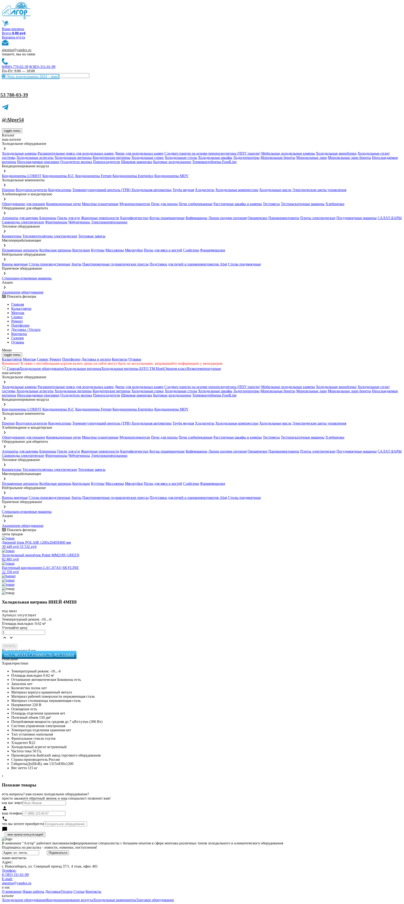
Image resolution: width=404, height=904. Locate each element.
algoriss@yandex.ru (16, 50)
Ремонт (17, 321)
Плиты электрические (317, 218)
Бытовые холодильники (172, 162)
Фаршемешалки (212, 250)
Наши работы (33, 891)
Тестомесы (271, 204)
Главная (17, 304)
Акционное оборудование (22, 292)
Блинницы (47, 218)
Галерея (17, 338)
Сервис (43, 359)
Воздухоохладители (31, 190)
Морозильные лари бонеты (349, 158)
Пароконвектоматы (283, 218)
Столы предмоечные (244, 264)
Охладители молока (76, 162)
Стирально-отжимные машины (27, 278)
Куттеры (98, 250)
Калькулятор (21, 309)
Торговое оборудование (155, 900)
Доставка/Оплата (58, 891)
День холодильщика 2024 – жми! (32, 77)
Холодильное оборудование (42, 369)
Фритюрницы (56, 222)
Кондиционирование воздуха (69, 900)
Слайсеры (191, 250)
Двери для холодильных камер (139, 153)
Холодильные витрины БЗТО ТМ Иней (133, 369)
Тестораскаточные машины (303, 204)
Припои (8, 190)
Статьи (79, 891)
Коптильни (81, 250)
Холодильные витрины (73, 158)
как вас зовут (12, 803)
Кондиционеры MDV (171, 176)
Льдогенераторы (246, 158)
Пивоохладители (106, 162)
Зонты (76, 264)
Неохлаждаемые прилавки (38, 162)
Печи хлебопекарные (196, 204)
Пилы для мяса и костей (163, 250)
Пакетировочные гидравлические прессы (115, 264)
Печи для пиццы (164, 204)
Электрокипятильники (109, 222)
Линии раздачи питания (227, 218)
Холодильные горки (147, 158)
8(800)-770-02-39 (15, 67)
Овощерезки (257, 218)
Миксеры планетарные (100, 204)
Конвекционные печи (63, 204)
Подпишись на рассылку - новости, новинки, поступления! (49, 847)
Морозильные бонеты (277, 158)
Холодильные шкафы (215, 158)
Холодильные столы (181, 158)
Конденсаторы (59, 190)
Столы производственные (49, 264)
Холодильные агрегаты (35, 158)
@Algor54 (13, 119)
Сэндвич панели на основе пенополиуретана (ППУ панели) (212, 153)
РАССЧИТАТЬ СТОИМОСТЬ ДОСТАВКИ (39, 655)
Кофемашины (196, 218)
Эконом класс (176, 369)
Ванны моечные (15, 264)
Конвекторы (12, 236)
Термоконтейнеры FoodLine (214, 162)
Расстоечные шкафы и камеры (237, 204)
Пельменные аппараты (20, 250)
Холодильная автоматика (151, 190)
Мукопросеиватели (134, 204)
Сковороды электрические (23, 222)
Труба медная (183, 190)
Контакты (19, 334)
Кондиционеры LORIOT (21, 176)
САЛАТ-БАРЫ (390, 218)
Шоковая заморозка (136, 162)
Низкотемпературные (204, 369)
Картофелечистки (134, 218)
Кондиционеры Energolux (132, 176)
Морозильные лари (311, 158)
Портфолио (20, 325)
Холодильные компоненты (114, 900)
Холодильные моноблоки (336, 153)
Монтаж (17, 313)
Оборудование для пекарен (23, 204)
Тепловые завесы (91, 236)
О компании (12, 891)
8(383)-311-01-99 (42, 67)
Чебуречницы (79, 222)
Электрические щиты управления (319, 190)
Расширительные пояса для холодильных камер (76, 153)
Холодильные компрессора (236, 190)
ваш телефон (12, 813)
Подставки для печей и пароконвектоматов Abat (188, 264)
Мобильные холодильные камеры (288, 153)
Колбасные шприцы (55, 250)
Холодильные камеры (19, 153)
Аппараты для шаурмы (20, 218)
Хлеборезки (334, 204)
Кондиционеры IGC (58, 176)
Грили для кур (68, 218)
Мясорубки (134, 250)
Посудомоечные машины (356, 218)
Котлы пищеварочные (167, 218)
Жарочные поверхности (100, 218)
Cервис (17, 317)
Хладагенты (204, 190)
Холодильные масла (275, 190)
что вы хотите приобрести (23, 824)
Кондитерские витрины (111, 158)
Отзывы (17, 342)
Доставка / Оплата (25, 330)
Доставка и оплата (96, 359)
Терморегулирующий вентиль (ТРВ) (101, 190)
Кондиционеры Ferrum (93, 176)
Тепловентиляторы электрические (49, 236)
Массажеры (114, 250)
